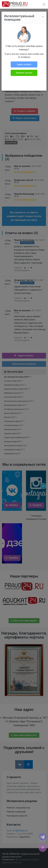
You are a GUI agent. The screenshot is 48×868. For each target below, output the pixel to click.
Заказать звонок (24, 72)
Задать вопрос (24, 64)
